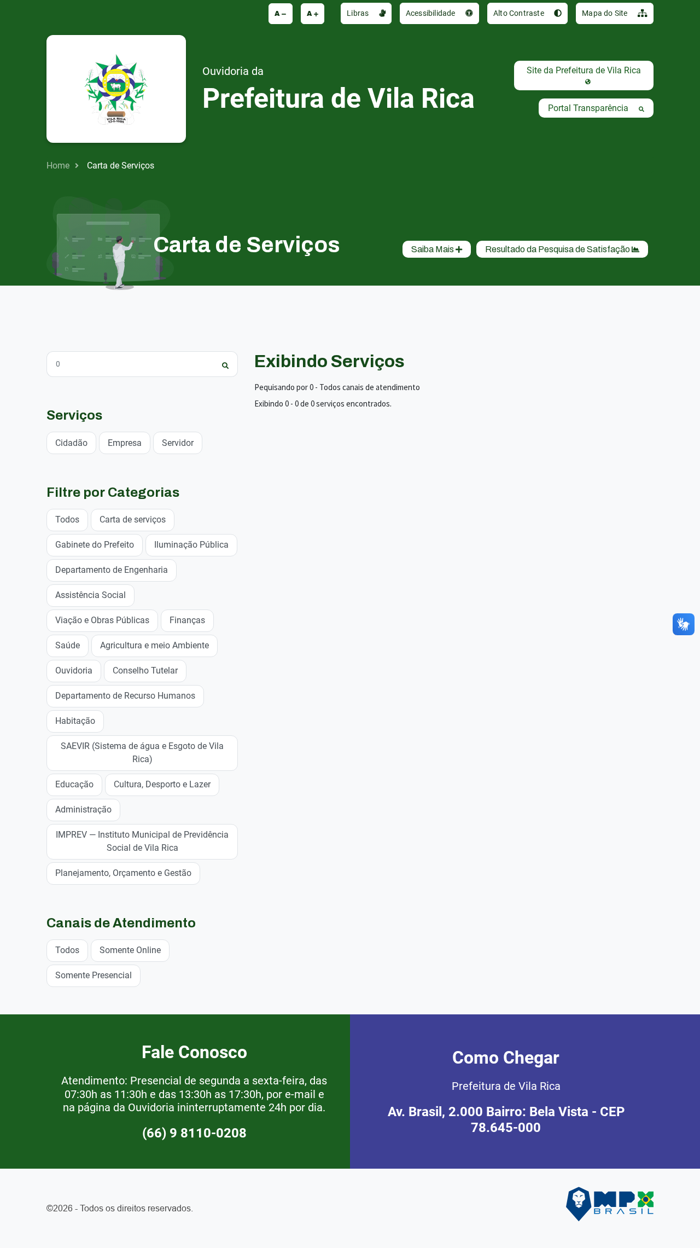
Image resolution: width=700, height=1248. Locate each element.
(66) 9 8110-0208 (194, 1133)
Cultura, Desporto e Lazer (162, 784)
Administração (83, 809)
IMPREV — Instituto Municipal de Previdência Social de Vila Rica (142, 841)
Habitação (75, 721)
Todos (67, 519)
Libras (358, 13)
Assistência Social (90, 595)
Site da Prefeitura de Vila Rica (584, 70)
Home (57, 165)
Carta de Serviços (120, 165)
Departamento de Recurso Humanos (125, 695)
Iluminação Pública (191, 544)
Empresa (125, 443)
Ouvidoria (73, 670)
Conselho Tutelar (145, 670)
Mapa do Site (605, 13)
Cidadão (71, 443)
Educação (74, 784)
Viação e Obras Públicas (102, 620)
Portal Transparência (589, 108)
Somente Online (130, 950)
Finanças (187, 620)
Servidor (178, 443)
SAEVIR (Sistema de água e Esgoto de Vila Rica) (142, 752)
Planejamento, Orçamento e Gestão (123, 873)
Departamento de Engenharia (111, 570)
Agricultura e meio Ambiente (154, 645)
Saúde (67, 645)
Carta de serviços (133, 519)
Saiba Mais (433, 249)
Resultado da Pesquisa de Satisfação (558, 249)
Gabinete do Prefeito (94, 544)
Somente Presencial (93, 975)
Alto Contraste (519, 13)
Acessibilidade (431, 13)
